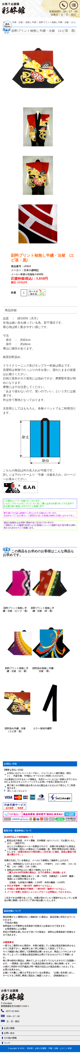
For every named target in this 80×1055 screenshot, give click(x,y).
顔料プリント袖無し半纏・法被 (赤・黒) (42, 609)
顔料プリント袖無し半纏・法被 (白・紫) (16, 669)
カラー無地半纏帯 (42, 728)
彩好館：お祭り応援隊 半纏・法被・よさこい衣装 (49, 1048)
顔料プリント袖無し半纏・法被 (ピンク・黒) (15, 609)
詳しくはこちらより (16, 791)
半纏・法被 (17, 22)
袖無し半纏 (30, 22)
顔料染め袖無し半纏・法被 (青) (44, 669)
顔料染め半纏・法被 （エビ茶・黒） (16, 729)
